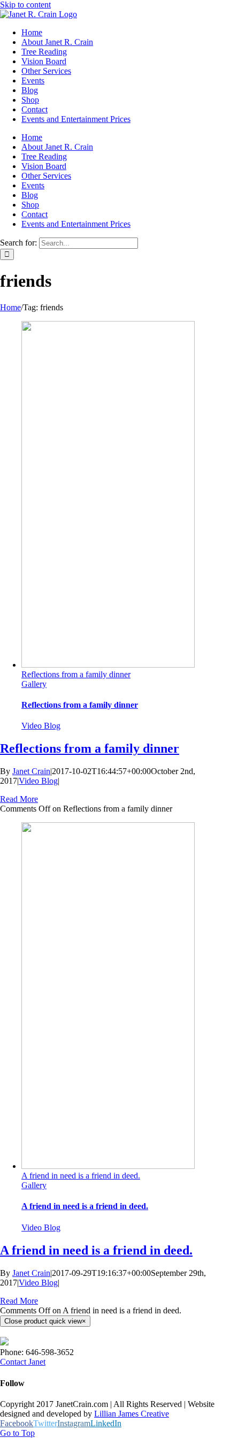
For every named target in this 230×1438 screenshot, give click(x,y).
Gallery (34, 684)
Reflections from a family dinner (76, 674)
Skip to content (25, 4)
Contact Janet (22, 1361)
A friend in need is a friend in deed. (80, 1175)
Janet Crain (31, 771)
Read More (19, 799)
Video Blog (40, 725)
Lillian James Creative (131, 1413)
